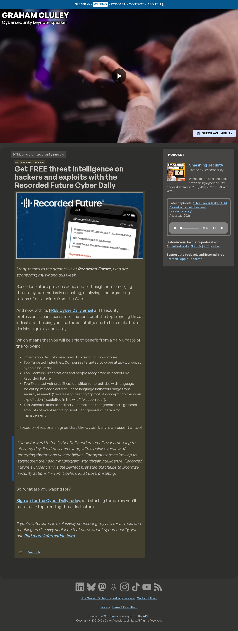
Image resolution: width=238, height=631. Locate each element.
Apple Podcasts (178, 246)
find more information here (49, 535)
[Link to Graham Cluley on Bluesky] (91, 586)
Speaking (82, 4)
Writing (100, 4)
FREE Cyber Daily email (71, 310)
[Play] (175, 228)
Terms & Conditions (125, 607)
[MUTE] (214, 228)
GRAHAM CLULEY (35, 15)
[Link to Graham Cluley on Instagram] (124, 586)
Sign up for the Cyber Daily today (48, 500)
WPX (146, 616)
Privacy (105, 607)
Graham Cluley (17, 4)
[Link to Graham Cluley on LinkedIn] (79, 586)
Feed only (34, 552)
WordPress (110, 616)
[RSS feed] (158, 586)
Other (215, 246)
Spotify (196, 246)
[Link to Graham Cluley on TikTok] (135, 586)
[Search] (161, 4)
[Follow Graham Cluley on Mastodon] (102, 586)
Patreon (172, 259)
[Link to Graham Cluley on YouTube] (146, 586)
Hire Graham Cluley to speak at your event (108, 598)
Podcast (118, 4)
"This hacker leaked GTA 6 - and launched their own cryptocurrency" (198, 207)
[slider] (189, 228)
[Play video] (119, 75)
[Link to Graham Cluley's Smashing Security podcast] (113, 586)
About (152, 4)
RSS (206, 246)
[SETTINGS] (222, 228)
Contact (136, 4)
